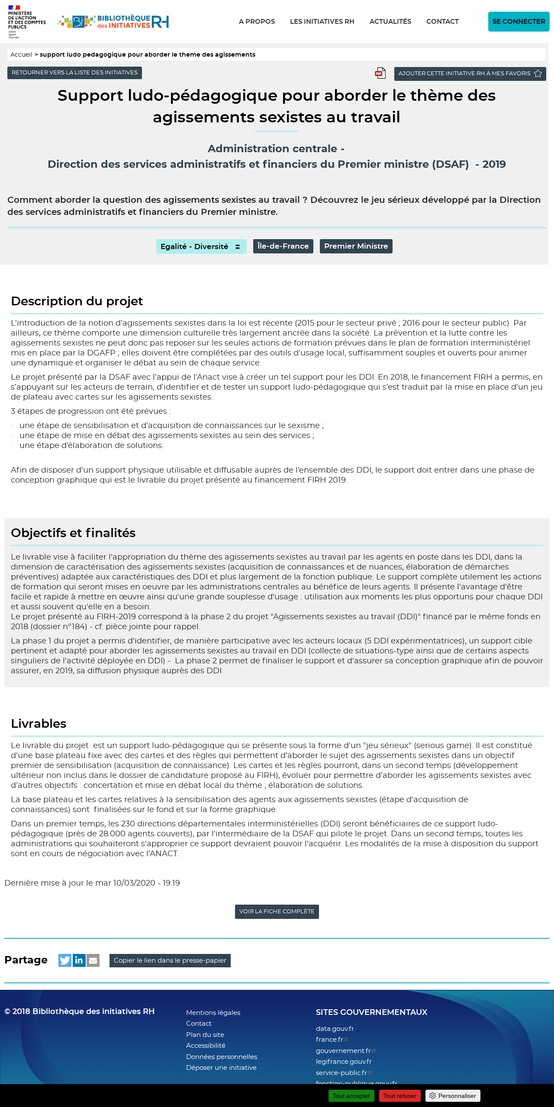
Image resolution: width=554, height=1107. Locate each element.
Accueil (21, 55)
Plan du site (205, 1035)
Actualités (390, 22)
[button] (64, 960)
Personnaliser (457, 1095)
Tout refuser (399, 1095)
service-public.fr (341, 1073)
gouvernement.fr (343, 1051)
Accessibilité (205, 1046)
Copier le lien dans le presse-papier (170, 960)
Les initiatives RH (322, 22)
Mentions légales (213, 1013)
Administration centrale (272, 149)
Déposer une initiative (221, 1068)
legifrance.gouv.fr (344, 1062)
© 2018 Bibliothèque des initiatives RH (79, 1012)
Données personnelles (221, 1057)
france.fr (329, 1040)
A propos (257, 22)
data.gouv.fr (335, 1029)
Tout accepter (351, 1095)
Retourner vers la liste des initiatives (75, 73)
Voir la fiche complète (277, 912)
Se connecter (519, 22)
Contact (442, 22)
